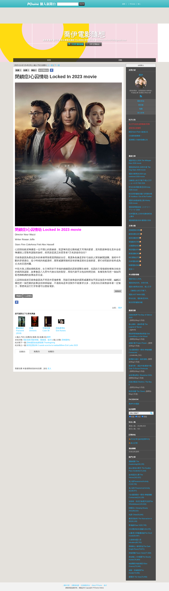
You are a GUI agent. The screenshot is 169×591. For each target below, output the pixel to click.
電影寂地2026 (134, 283)
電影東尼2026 (142, 298)
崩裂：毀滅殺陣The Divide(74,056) (136, 571)
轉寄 (49, 337)
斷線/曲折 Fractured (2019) (20, 330)
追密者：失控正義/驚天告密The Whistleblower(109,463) (141, 502)
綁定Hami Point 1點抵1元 (138, 132)
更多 (131, 269)
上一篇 (50, 65)
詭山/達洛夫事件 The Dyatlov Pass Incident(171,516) (140, 469)
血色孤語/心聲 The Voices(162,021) (136, 476)
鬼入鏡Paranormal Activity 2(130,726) (139, 482)
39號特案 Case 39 (46, 329)
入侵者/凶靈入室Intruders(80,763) (135, 541)
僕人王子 (148, 287)
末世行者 (144, 283)
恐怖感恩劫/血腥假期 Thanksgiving (40, 343)
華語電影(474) (134, 250)
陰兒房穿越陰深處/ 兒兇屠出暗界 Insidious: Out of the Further (140, 195)
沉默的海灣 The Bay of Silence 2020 (140, 316)
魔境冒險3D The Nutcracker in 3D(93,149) (140, 520)
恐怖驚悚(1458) (134, 230)
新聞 (123, 4)
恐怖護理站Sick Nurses (61, 329)
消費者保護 (75, 585)
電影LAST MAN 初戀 (137, 294)
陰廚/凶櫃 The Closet (137, 391)
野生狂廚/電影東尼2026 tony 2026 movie (139, 188)
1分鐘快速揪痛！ (135, 136)
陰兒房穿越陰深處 (136, 302)
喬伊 (120, 308)
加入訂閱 (134, 443)
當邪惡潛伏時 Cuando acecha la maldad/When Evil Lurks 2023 (52, 345)
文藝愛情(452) (134, 246)
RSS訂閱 (134, 439)
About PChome (97, 585)
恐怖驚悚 (65, 340)
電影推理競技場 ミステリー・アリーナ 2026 (140, 208)
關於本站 (140, 101)
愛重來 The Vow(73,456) (138, 577)
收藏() (51, 351)
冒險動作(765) (134, 242)
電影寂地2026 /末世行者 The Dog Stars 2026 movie (139, 168)
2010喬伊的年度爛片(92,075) (140, 529)
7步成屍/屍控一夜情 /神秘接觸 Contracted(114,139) (140, 496)
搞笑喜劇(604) (134, 238)
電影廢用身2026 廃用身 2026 (140, 220)
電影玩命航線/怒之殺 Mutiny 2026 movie (139, 201)
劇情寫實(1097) (134, 234)
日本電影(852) (134, 261)
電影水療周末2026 (136, 287)
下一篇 (57, 65)
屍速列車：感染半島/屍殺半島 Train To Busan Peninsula (140, 367)
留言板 (140, 105)
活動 (120, 60)
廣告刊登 (67, 585)
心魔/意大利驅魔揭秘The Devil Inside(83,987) (140, 534)
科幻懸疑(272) (134, 257)
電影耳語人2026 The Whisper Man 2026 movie (140, 161)
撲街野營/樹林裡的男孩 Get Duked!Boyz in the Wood (139, 335)
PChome (132, 4)
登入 (139, 4)
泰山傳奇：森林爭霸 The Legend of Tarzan (138, 325)
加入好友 (140, 113)
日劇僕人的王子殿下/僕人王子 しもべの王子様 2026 (140, 181)
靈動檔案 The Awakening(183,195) (136, 462)
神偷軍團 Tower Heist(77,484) (140, 553)
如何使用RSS (144, 439)
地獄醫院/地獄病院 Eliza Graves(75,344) (138, 565)
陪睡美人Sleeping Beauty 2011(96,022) (138, 509)
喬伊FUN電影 (134, 404)
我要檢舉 (118, 291)
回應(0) (22, 352)
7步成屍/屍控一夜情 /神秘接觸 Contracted (140, 351)
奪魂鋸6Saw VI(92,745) (137, 525)
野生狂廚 (132, 298)
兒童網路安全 (85, 585)
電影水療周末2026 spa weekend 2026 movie (137, 175)
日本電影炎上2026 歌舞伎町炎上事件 (140, 215)
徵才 (105, 585)
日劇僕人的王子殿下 (138, 291)
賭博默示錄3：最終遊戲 (138, 359)
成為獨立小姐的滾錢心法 (138, 140)
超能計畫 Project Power (138, 343)
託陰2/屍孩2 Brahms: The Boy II (140, 383)
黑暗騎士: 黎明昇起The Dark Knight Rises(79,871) (139, 547)
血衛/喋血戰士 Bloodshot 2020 (140, 375)
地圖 (141, 109)
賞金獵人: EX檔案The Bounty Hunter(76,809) (140, 558)
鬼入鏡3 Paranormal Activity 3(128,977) (139, 489)
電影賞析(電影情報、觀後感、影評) (37, 340)
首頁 (49, 60)
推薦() (37, 351)
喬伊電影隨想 (84, 34)
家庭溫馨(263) (134, 253)
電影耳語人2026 (135, 279)
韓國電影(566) (134, 265)
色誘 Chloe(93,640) (136, 515)
